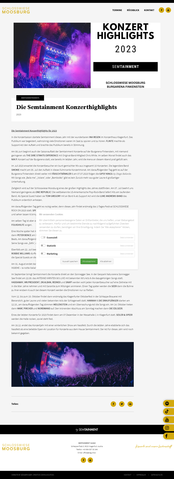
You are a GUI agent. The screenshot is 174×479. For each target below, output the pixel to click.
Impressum (141, 475)
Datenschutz (157, 475)
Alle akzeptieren (89, 261)
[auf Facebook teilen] (113, 404)
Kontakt (127, 475)
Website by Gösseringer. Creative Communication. (32, 475)
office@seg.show (89, 452)
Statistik (51, 245)
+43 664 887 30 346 (90, 449)
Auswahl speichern (70, 261)
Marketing (52, 253)
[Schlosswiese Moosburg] (30, 447)
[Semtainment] (87, 430)
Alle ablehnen (105, 261)
